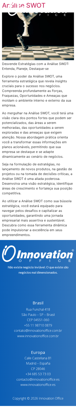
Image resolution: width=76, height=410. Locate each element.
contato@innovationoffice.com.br (38, 330)
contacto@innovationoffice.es (38, 379)
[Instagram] (32, 29)
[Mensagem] (53, 29)
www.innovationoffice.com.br (38, 336)
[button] (38, 21)
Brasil (38, 303)
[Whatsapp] (22, 29)
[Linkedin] (43, 29)
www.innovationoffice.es (38, 384)
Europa (38, 352)
